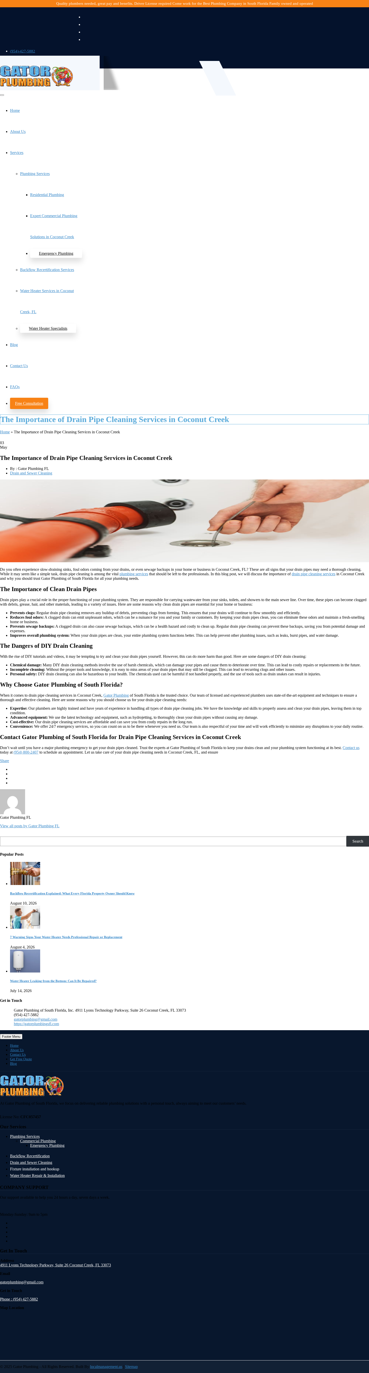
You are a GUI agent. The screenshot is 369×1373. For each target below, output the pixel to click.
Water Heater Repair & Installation (37, 1176)
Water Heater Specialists (48, 328)
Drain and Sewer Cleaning (31, 473)
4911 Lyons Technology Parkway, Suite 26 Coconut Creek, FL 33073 (55, 1265)
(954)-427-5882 (22, 51)
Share (4, 761)
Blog (14, 345)
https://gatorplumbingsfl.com (36, 1024)
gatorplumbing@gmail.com (35, 1019)
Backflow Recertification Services (47, 270)
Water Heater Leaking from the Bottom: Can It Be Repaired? (53, 981)
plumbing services (133, 574)
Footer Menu (11, 1036)
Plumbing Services (35, 174)
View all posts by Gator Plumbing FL (29, 826)
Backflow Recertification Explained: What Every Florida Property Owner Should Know (72, 893)
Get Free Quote (21, 1059)
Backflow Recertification (30, 1156)
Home (15, 110)
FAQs (15, 387)
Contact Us (19, 366)
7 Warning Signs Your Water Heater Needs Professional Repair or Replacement (66, 937)
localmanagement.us (106, 1366)
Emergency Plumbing (56, 253)
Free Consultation (29, 403)
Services (16, 152)
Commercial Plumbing (38, 1141)
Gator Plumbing (116, 695)
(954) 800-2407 (26, 752)
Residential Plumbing (47, 195)
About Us (18, 131)
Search (357, 841)
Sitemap (131, 1366)
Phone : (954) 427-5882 (19, 1299)
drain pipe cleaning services (313, 574)
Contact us (351, 748)
